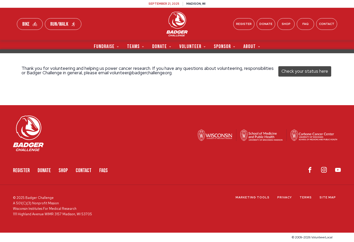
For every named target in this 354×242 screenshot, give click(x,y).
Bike (26, 24)
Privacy (284, 197)
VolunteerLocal (321, 237)
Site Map (328, 197)
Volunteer (190, 46)
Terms (306, 197)
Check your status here (304, 71)
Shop (286, 24)
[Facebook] (310, 171)
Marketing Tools (253, 197)
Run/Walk (59, 24)
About (249, 46)
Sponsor (222, 46)
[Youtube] (338, 171)
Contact (326, 24)
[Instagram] (324, 171)
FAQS (103, 170)
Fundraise (104, 46)
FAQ (305, 24)
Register (244, 24)
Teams (133, 46)
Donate (265, 24)
